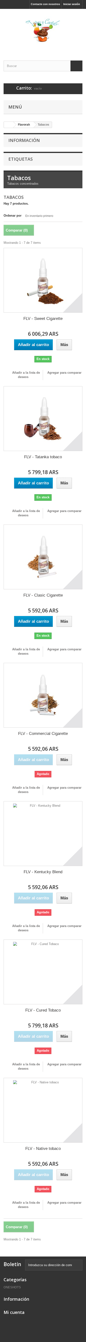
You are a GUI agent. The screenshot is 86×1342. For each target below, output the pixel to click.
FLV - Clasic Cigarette (43, 595)
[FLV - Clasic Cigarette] (43, 557)
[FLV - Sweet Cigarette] (43, 280)
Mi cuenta (14, 1312)
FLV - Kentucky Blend (43, 872)
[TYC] (43, 30)
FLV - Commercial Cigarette (43, 733)
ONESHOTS (12, 1287)
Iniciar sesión (71, 4)
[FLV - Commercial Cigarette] (43, 695)
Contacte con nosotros (45, 4)
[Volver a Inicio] (8, 125)
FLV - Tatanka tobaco (43, 457)
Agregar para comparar (64, 372)
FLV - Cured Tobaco (43, 1010)
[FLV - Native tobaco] (43, 1110)
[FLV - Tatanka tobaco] (43, 419)
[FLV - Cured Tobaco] (43, 972)
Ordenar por (13, 215)
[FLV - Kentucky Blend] (43, 834)
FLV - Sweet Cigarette (43, 318)
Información (24, 140)
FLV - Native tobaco (43, 1148)
